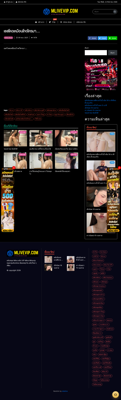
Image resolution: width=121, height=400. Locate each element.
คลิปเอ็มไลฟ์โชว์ (20, 114)
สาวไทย (49, 114)
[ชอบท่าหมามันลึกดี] (15, 138)
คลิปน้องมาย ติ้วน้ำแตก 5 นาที (96, 105)
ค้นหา (87, 48)
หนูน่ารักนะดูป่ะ (59, 114)
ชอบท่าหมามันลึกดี (91, 113)
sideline (65, 391)
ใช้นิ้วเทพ (38, 119)
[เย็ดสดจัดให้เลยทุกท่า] (66, 160)
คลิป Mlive (28, 110)
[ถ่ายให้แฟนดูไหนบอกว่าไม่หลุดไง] (41, 160)
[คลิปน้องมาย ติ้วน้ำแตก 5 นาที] (101, 170)
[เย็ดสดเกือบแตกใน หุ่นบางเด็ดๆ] (66, 138)
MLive (11, 110)
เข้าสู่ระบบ (9, 2)
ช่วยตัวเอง (31, 114)
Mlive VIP (19, 110)
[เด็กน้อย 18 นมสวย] (101, 197)
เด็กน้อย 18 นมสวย (91, 108)
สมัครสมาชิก (21, 2)
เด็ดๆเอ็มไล (69, 114)
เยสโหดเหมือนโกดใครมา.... (24, 119)
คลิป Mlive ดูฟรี (39, 110)
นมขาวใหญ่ (40, 114)
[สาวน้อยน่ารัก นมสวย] (101, 223)
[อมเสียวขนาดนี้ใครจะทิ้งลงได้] (41, 138)
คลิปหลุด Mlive (51, 110)
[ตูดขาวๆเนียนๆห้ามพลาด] (15, 160)
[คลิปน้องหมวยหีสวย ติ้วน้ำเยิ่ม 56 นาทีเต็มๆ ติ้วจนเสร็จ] (101, 142)
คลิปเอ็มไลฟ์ (9, 114)
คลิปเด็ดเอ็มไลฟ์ (64, 110)
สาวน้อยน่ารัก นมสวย (92, 110)
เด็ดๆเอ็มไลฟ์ (9, 119)
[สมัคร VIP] (115, 394)
